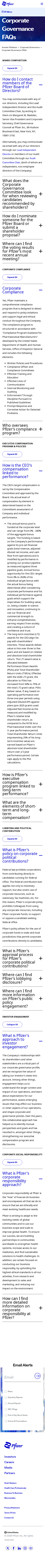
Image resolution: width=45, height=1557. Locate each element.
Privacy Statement (12, 1508)
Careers (9, 1462)
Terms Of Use (10, 1513)
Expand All (12, 68)
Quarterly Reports (15, 1397)
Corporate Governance (30, 47)
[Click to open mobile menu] (42, 4)
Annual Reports (14, 1403)
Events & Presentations (17, 1421)
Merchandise (9, 1498)
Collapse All (12, 1024)
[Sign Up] (38, 1376)
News (10, 1391)
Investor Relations (9, 47)
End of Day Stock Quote (17, 1415)
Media (8, 1468)
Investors (10, 1457)
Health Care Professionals (15, 1488)
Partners (9, 1473)
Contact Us (9, 1518)
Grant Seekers (10, 1483)
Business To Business (13, 1493)
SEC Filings (12, 1409)
